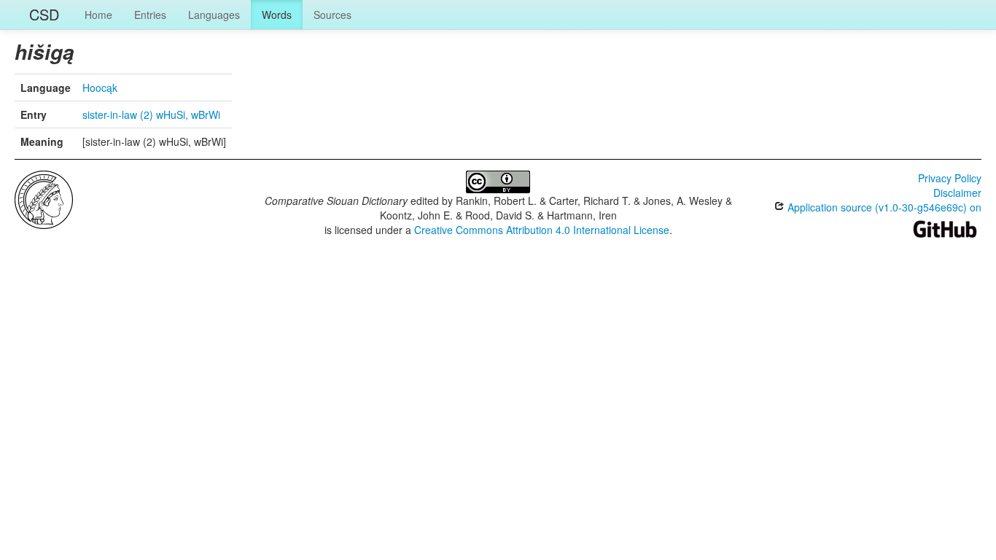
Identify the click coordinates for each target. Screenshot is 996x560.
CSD (44, 14)
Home (98, 14)
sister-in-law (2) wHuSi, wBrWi (151, 114)
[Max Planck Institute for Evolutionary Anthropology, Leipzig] (44, 198)
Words (277, 14)
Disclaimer (957, 192)
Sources (332, 14)
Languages (214, 14)
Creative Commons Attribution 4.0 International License (541, 229)
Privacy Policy (949, 178)
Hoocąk (99, 87)
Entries (150, 14)
